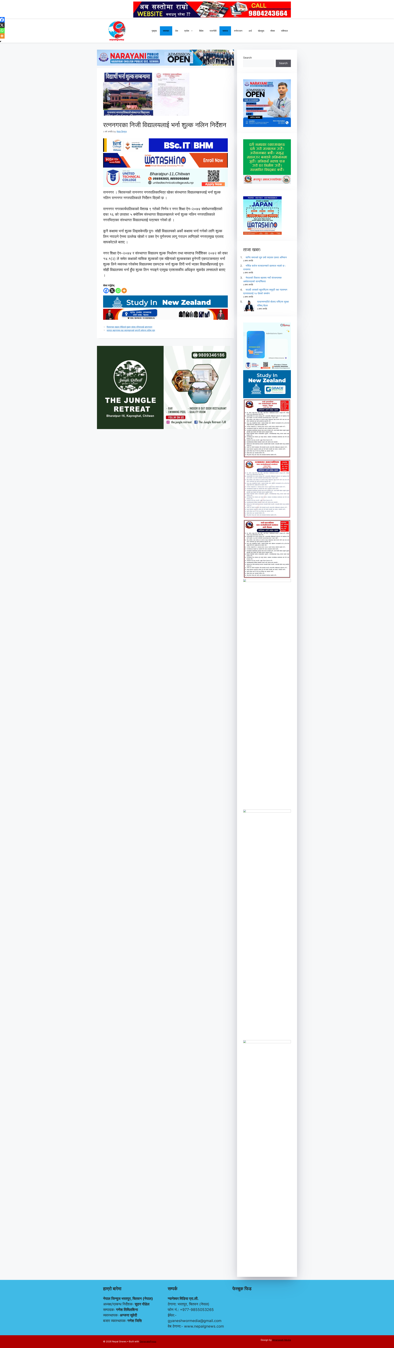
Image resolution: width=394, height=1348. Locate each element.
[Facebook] (106, 290)
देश (176, 30)
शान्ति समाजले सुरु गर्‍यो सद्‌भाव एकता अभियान (266, 257)
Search (247, 57)
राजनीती (213, 30)
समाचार (166, 30)
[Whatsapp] (118, 290)
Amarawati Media (281, 1339)
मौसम (272, 30)
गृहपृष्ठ (154, 30)
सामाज (225, 30)
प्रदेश (186, 30)
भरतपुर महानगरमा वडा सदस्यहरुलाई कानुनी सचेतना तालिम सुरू (131, 330)
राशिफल (284, 30)
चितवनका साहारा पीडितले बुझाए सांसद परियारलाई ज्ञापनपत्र (129, 327)
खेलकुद (261, 30)
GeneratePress (148, 1341)
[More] (124, 290)
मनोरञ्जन (238, 30)
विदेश (201, 30)
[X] (112, 290)
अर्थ (250, 30)
